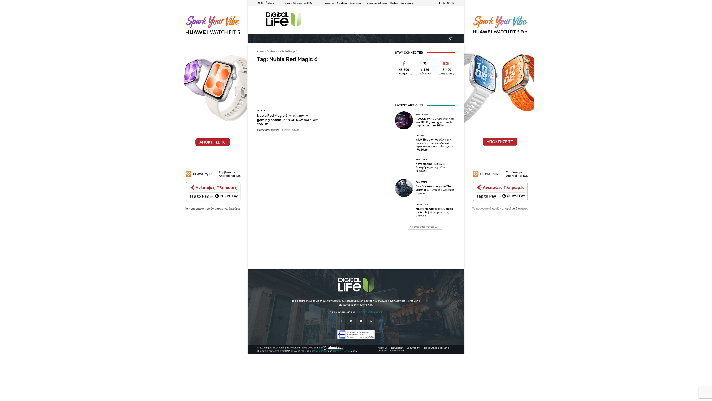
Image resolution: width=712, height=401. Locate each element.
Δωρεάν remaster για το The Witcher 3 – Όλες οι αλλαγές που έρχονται (435, 190)
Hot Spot (421, 135)
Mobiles (262, 110)
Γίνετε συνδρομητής (446, 63)
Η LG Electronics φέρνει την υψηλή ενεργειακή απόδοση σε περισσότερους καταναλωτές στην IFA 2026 (435, 144)
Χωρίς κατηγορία (425, 115)
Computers (422, 205)
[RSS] (453, 3)
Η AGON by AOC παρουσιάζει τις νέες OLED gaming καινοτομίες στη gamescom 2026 (435, 122)
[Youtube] (448, 3)
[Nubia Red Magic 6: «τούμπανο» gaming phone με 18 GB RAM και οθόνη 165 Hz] (288, 87)
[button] (450, 38)
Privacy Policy (320, 351)
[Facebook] (439, 3)
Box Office (422, 160)
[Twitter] (444, 3)
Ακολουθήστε (425, 61)
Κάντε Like (404, 61)
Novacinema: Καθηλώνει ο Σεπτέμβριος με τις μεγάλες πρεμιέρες (432, 167)
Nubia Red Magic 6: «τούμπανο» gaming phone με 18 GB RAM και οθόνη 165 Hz (288, 119)
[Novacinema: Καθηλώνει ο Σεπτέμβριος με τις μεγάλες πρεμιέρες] (404, 166)
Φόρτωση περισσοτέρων (423, 226)
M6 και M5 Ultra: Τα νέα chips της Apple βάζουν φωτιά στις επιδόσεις (434, 212)
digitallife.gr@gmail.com (370, 312)
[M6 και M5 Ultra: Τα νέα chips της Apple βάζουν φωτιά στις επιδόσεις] (404, 210)
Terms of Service (342, 351)
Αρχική (260, 51)
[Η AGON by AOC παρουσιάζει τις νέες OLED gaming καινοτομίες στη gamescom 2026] (404, 120)
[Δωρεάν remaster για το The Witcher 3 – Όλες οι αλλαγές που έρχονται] (404, 188)
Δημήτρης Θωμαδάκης (268, 129)
